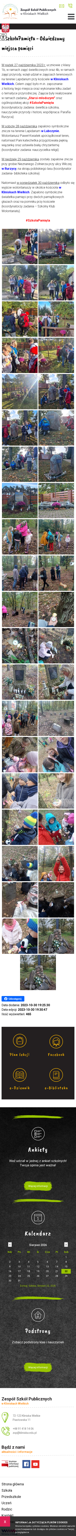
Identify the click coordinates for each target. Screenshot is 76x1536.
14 (56, 1266)
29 (66, 1276)
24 (19, 1276)
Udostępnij (15, 998)
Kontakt (7, 1515)
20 (47, 1271)
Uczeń (6, 1503)
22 (66, 1271)
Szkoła (7, 1490)
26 (38, 1276)
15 (66, 1266)
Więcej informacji (38, 1186)
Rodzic (7, 1509)
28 (56, 1276)
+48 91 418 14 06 (70, 6)
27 (47, 1276)
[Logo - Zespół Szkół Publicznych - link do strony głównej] (29, 12)
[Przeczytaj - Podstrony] (38, 1315)
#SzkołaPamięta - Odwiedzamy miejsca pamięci (33, 43)
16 (10, 1271)
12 (38, 1266)
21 (56, 1271)
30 (10, 1280)
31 (19, 1280)
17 (19, 1271)
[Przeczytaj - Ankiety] (38, 1134)
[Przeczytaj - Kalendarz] (38, 1217)
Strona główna (13, 1484)
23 (10, 1276)
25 (28, 1276)
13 (47, 1266)
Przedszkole (11, 1497)
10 (19, 1266)
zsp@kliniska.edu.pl (62, 6)
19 (38, 1271)
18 (28, 1271)
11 (28, 1266)
